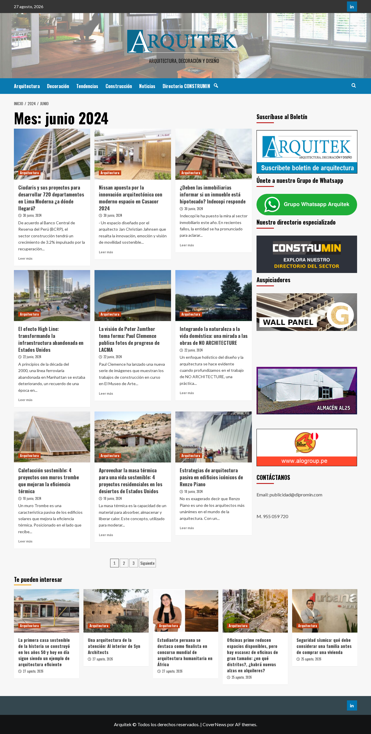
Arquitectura (27, 86)
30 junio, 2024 (32, 215)
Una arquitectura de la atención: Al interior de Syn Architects (114, 646)
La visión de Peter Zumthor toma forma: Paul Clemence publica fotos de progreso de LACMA (129, 339)
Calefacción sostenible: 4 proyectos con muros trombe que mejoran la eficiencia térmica (48, 480)
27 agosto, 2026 (33, 671)
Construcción (119, 86)
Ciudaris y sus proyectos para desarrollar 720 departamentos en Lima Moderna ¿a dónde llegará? (51, 198)
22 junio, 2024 (32, 356)
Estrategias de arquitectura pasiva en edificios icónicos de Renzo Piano (211, 477)
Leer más (25, 258)
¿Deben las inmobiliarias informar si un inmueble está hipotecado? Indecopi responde (212, 194)
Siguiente (147, 563)
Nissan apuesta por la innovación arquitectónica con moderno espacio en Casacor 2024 (130, 198)
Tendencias (87, 86)
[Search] (353, 85)
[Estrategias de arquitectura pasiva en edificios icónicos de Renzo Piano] (213, 436)
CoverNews (214, 724)
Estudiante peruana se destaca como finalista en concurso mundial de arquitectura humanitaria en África (184, 652)
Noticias (147, 86)
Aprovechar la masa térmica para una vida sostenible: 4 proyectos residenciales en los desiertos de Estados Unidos (130, 480)
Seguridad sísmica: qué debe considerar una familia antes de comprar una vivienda (324, 646)
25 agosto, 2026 (242, 677)
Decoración (58, 86)
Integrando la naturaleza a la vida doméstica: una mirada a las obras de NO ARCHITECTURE (214, 335)
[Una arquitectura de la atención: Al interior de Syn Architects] (116, 611)
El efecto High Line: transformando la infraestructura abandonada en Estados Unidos (50, 339)
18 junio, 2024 (32, 498)
